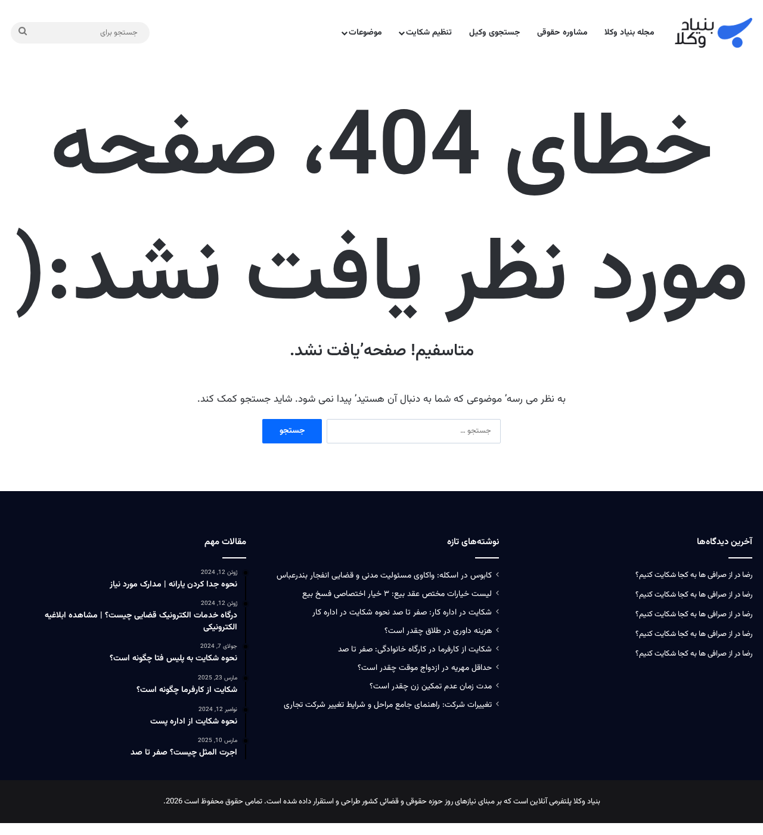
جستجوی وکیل (494, 32)
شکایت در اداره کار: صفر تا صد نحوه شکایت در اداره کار (402, 612)
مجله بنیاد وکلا (629, 32)
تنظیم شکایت (429, 32)
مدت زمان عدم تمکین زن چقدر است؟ (431, 686)
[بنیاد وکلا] (713, 33)
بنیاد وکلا (586, 802)
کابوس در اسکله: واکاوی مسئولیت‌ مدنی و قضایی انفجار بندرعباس (384, 575)
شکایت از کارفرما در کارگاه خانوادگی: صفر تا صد (415, 649)
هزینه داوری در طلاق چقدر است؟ (438, 631)
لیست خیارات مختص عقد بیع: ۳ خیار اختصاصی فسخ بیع (397, 594)
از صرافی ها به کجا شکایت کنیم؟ (684, 575)
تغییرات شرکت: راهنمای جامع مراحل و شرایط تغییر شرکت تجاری (388, 705)
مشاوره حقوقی (562, 32)
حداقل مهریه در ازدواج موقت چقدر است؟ (425, 668)
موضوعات (365, 32)
